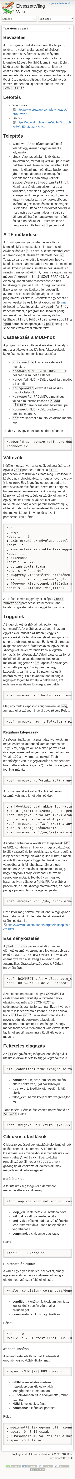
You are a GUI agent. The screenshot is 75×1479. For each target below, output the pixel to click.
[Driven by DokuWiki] (37, 1469)
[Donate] (13, 1466)
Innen (64, 302)
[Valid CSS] (61, 1466)
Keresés (35, 18)
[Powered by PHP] (29, 1466)
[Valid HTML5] (45, 1466)
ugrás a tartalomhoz (61, 3)
